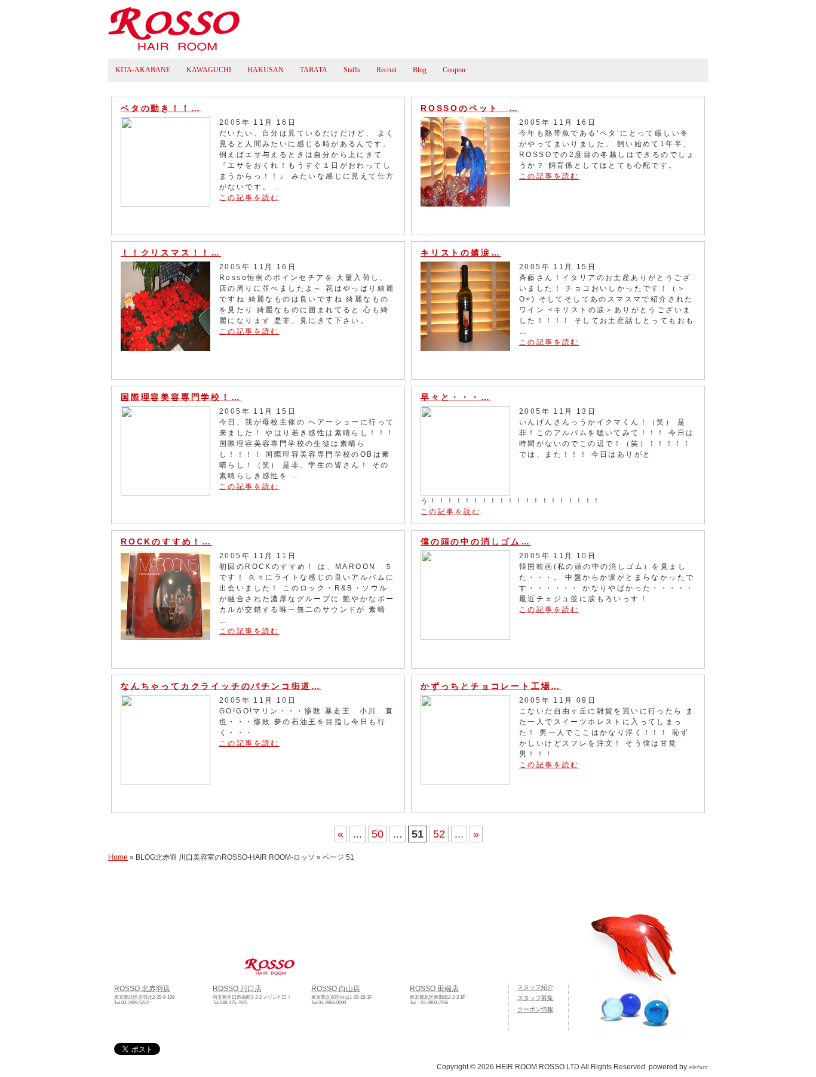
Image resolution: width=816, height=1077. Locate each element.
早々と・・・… (456, 397)
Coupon (454, 70)
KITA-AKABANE (142, 70)
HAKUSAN (265, 70)
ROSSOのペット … (470, 108)
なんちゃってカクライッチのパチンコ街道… (221, 686)
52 (439, 834)
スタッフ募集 (535, 998)
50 (378, 834)
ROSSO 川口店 (237, 988)
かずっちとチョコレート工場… (491, 686)
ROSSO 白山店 (335, 988)
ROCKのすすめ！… (166, 541)
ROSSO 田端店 (434, 988)
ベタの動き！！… (161, 108)
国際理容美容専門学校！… (181, 397)
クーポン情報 (535, 1009)
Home (118, 857)
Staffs (351, 70)
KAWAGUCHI (208, 70)
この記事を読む (249, 197)
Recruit (386, 70)
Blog (420, 70)
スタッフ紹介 (535, 987)
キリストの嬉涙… (461, 252)
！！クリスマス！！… (171, 252)
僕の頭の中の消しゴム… (476, 541)
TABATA (313, 70)
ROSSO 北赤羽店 (142, 988)
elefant (698, 1067)
